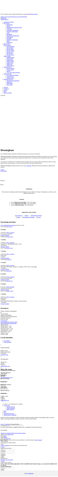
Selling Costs (10, 63)
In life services (10, 76)
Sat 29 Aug (9, 271)
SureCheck (9, 82)
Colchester (9, 28)
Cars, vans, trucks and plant (13, 72)
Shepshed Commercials (12, 39)
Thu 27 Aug (10, 248)
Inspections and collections (13, 80)
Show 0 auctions (10, 232)
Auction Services (8, 67)
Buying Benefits (10, 46)
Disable (29, 14)
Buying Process (10, 54)
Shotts (8, 41)
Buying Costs (10, 52)
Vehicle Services (7, 73)
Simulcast (29, 165)
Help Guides (7, 43)
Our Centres (6, 23)
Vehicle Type (4, 433)
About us (6, 87)
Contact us (6, 88)
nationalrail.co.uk (5, 400)
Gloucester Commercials (12, 30)
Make (8, 433)
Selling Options (10, 61)
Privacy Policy (34, 14)
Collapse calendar (5, 235)
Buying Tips (10, 53)
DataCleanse (10, 83)
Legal (5, 411)
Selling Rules (10, 58)
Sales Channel (22, 433)
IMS (5, 412)
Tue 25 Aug (9, 226)
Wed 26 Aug (10, 236)
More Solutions (10, 409)
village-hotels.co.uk (5, 366)
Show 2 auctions (10, 297)
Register (19, 16)
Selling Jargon (10, 60)
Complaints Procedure (9, 413)
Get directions (4, 320)
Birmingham (10, 24)
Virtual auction (10, 69)
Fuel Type (16, 433)
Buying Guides (7, 45)
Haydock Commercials (12, 31)
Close (2, 169)
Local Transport (7, 342)
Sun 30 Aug (9, 281)
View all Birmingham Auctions (8, 225)
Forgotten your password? (7, 459)
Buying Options (10, 50)
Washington (9, 42)
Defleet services (10, 78)
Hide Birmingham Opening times (8, 323)
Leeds (8, 33)
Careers (5, 90)
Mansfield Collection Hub (13, 35)
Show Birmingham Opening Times (9, 322)
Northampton (10, 37)
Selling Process (10, 65)
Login (6, 16)
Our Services (7, 405)
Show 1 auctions (10, 242)
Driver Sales (10, 84)
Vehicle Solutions (11, 408)
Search (2, 444)
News (5, 91)
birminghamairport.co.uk (6, 377)
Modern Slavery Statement (10, 415)
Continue (25, 14)
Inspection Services (8, 79)
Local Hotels (7, 340)
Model (12, 433)
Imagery (9, 71)
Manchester (9, 34)
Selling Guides (7, 56)
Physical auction (10, 68)
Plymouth (9, 38)
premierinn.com (4, 354)
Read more (4, 171)
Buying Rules (10, 48)
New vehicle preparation (12, 75)
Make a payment (8, 92)
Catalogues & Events (9, 22)
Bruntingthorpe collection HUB (14, 27)
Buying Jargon (10, 49)
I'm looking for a (5, 425)
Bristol (8, 26)
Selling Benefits (10, 57)
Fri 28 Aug (8, 259)
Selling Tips (9, 64)
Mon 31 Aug (10, 291)
